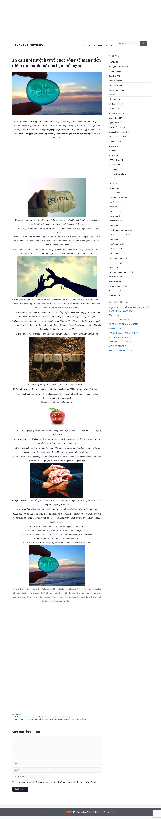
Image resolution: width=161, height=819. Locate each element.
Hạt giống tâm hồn (115, 85)
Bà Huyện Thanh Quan (117, 67)
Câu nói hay (19, 715)
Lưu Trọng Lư (114, 109)
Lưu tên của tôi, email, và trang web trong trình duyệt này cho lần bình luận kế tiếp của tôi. (55, 782)
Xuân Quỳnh (113, 295)
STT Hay (112, 155)
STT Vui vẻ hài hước (116, 174)
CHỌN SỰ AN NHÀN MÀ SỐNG (123, 324)
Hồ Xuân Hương (114, 90)
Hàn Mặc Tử (113, 81)
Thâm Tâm (113, 193)
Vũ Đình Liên (113, 281)
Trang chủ (86, 45)
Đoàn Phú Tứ (114, 76)
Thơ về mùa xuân (115, 244)
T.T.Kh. (111, 179)
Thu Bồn (112, 253)
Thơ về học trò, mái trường (119, 235)
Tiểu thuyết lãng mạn (116, 258)
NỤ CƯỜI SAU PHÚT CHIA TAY (123, 333)
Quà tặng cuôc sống (116, 141)
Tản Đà (111, 183)
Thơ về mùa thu (114, 239)
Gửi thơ (109, 45)
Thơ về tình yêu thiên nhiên (119, 249)
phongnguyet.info (28, 45)
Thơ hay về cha (114, 207)
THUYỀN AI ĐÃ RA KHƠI (120, 337)
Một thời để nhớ (114, 113)
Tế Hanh (112, 188)
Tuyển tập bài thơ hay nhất (118, 272)
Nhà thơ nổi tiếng (115, 127)
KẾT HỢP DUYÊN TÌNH (119, 346)
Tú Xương (112, 267)
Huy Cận (112, 95)
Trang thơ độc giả (115, 263)
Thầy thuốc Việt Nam (116, 197)
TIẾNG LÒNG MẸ (117, 328)
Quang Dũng (113, 146)
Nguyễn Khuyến (114, 123)
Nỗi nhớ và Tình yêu (116, 137)
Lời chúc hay (113, 104)
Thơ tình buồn (114, 221)
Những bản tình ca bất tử (118, 132)
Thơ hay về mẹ (114, 211)
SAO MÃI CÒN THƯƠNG (120, 350)
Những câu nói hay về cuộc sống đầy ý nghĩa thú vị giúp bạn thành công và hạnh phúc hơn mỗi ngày (51, 719)
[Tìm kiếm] (143, 44)
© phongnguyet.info (57, 812)
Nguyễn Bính (113, 118)
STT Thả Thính (114, 165)
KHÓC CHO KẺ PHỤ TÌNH (120, 319)
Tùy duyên (114, 315)
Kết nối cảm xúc (115, 99)
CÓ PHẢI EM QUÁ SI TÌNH (121, 342)
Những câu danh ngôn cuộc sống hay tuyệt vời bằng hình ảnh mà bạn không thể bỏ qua (46, 717)
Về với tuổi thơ (114, 277)
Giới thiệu (98, 45)
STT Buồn (112, 151)
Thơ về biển (113, 225)
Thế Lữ (111, 202)
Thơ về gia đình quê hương (119, 230)
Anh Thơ (112, 62)
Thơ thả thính (114, 216)
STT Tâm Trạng (114, 160)
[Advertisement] (80, 19)
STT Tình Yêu (114, 169)
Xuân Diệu (112, 291)
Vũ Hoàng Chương (115, 286)
